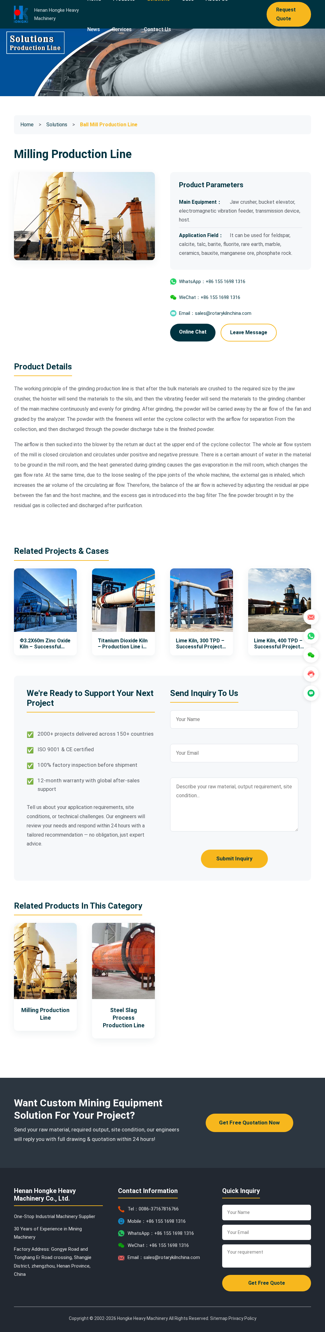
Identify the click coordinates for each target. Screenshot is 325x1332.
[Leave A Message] (311, 693)
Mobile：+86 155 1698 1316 (157, 1221)
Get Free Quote (266, 1283)
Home (27, 125)
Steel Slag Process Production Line (123, 1018)
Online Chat (193, 332)
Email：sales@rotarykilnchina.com (215, 313)
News (93, 29)
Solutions (56, 125)
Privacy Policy (242, 1318)
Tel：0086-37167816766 (153, 1209)
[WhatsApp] (311, 636)
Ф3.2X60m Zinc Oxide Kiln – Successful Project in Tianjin (45, 644)
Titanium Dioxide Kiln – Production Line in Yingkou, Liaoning (123, 644)
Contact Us (157, 29)
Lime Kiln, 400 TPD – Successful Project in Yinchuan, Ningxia (278, 644)
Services (122, 29)
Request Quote (286, 14)
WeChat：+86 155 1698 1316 (209, 297)
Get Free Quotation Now (249, 1122)
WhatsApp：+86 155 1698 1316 (212, 281)
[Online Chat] (311, 674)
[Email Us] (311, 617)
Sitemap (219, 1318)
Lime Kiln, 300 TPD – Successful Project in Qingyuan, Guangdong (200, 644)
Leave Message (248, 332)
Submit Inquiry (234, 858)
